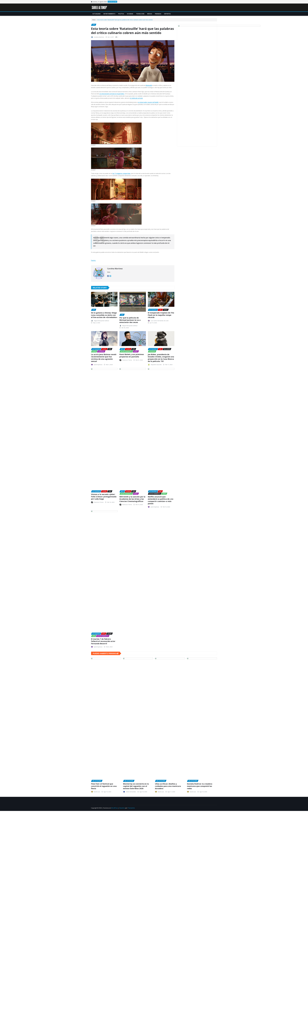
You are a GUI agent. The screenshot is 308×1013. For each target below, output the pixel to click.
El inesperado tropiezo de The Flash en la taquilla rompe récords (161, 314)
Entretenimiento (109, 14)
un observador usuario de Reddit (148, 102)
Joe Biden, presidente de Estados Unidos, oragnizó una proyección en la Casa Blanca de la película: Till (161, 357)
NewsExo (122, 808)
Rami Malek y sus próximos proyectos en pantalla (131, 355)
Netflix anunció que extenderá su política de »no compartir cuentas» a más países (160, 500)
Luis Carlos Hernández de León (160, 320)
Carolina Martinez (99, 37)
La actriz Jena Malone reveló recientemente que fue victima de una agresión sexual (103, 357)
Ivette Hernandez (131, 791)
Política (121, 14)
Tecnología (140, 14)
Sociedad (130, 14)
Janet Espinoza (98, 364)
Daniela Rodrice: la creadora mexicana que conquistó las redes (199, 786)
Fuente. (93, 260)
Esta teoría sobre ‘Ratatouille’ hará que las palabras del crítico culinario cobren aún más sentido (125, 20)
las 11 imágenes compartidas (121, 173)
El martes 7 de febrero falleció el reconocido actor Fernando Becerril (103, 641)
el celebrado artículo (136, 98)
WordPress (114, 808)
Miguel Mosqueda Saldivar (101, 320)
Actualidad (96, 14)
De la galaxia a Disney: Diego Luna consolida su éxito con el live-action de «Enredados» (104, 314)
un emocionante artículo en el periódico (111, 94)
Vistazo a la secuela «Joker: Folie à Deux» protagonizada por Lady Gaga (103, 496)
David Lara (97, 791)
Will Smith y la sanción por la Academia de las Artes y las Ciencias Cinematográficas (132, 498)
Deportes (167, 14)
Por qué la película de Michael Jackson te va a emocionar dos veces (130, 319)
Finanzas (158, 14)
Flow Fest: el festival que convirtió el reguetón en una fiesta (104, 786)
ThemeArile (131, 808)
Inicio (93, 20)
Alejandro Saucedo (156, 364)
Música (149, 14)
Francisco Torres (127, 360)
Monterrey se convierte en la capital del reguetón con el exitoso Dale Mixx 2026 (136, 786)
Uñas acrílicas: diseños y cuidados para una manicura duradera (168, 786)
